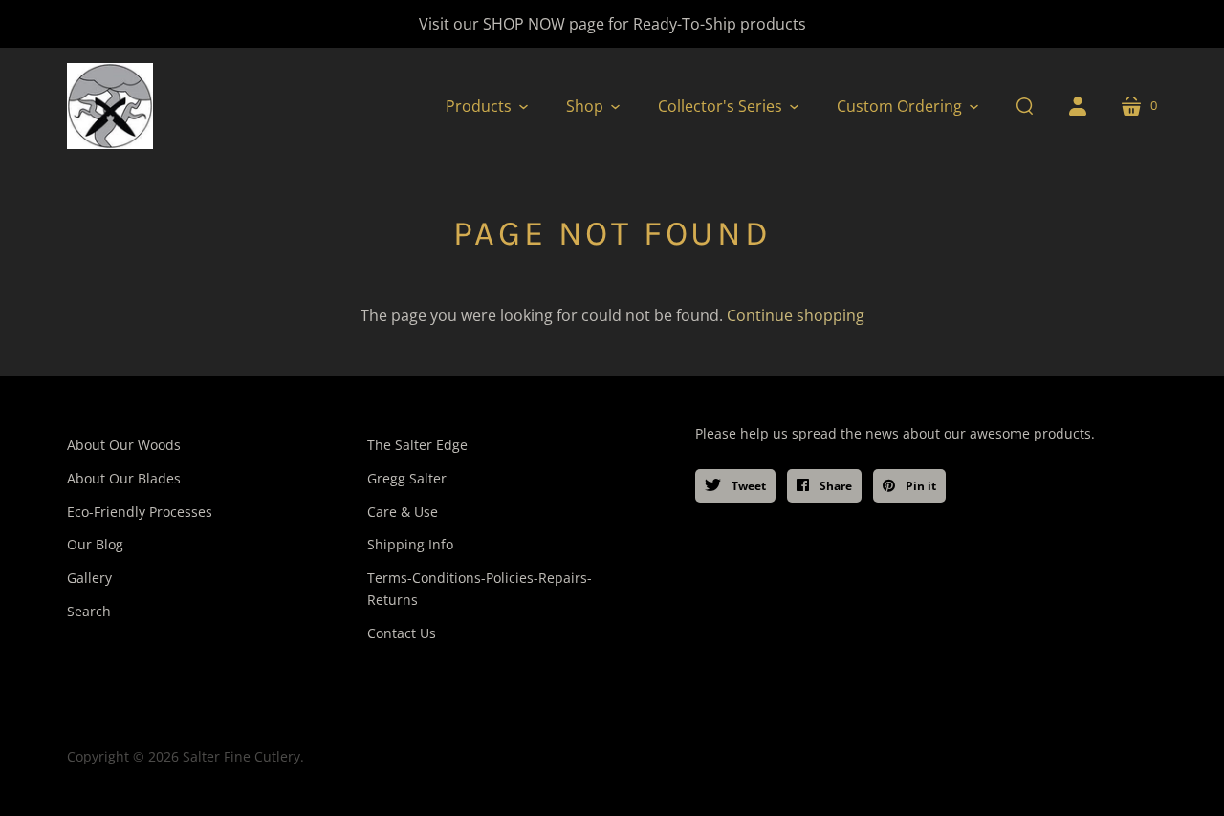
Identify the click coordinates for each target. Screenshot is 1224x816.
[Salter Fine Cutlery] (110, 106)
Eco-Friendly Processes (139, 512)
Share (834, 486)
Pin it (919, 486)
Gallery (89, 578)
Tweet (747, 486)
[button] (486, 106)
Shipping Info (410, 544)
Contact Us (401, 633)
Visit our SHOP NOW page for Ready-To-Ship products (612, 23)
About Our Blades (124, 478)
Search (89, 611)
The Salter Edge (417, 445)
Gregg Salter (407, 478)
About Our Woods (124, 445)
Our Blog (95, 544)
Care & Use (402, 512)
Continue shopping (795, 315)
